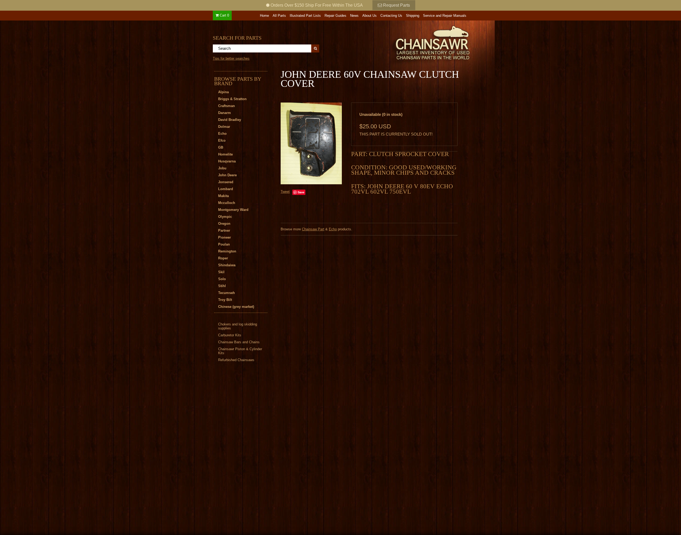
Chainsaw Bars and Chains (239, 342)
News (354, 16)
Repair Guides (335, 16)
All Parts (279, 16)
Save (301, 192)
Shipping (412, 16)
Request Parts (396, 5)
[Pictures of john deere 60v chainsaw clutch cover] (311, 143)
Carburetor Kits (229, 335)
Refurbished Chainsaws (236, 360)
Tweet (285, 192)
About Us (369, 16)
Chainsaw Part (313, 229)
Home (264, 16)
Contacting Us (391, 16)
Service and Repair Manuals (444, 16)
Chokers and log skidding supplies (237, 326)
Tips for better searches (231, 58)
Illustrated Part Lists (305, 16)
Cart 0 (224, 15)
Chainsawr (403, 42)
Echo (333, 229)
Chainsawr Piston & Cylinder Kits (240, 351)
